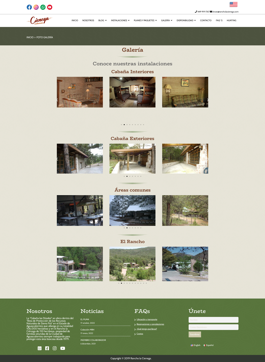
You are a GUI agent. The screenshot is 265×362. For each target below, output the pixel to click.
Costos (140, 333)
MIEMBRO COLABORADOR (93, 340)
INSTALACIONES (119, 20)
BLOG (101, 20)
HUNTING (231, 20)
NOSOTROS (88, 20)
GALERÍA (165, 20)
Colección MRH (87, 329)
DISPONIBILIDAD (185, 20)
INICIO (75, 20)
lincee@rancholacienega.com (225, 11)
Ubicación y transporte (147, 319)
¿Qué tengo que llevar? (147, 329)
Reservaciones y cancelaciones (150, 324)
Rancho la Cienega (141, 358)
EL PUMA (85, 319)
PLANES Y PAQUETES (144, 20)
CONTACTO (205, 20)
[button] (57, 100)
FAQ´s (219, 20)
